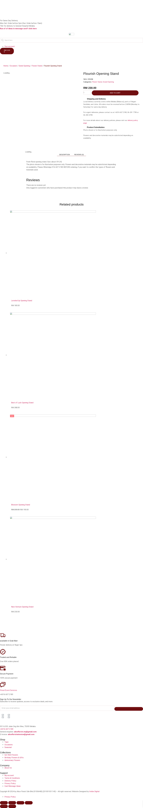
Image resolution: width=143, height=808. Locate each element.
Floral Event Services (8, 690)
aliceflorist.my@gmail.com (25, 732)
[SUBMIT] (128, 709)
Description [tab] (64, 154)
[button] (111, 99)
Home (5, 66)
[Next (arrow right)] (12, 806)
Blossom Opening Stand (20, 505)
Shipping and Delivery (96, 99)
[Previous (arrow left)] (4, 806)
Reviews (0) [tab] (79, 154)
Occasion (13, 66)
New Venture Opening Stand (22, 607)
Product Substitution (96, 127)
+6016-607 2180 (6, 729)
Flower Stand (37, 66)
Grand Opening (24, 66)
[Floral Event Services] (3, 685)
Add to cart (115, 93)
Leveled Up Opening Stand (21, 301)
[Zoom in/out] (4, 802)
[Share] (20, 802)
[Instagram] (9, 716)
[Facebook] (3, 716)
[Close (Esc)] (29, 802)
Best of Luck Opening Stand (22, 403)
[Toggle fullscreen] (12, 802)
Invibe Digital (94, 791)
